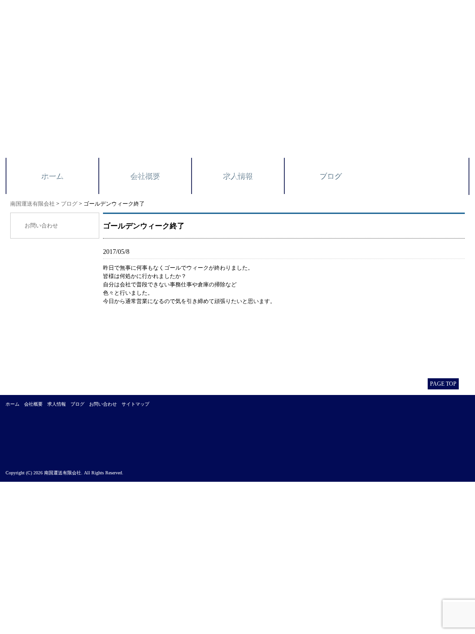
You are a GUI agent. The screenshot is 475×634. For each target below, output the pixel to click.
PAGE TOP (443, 384)
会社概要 (145, 176)
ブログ (330, 176)
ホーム (52, 176)
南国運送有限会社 (32, 204)
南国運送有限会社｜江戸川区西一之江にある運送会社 (139, 86)
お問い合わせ (41, 225)
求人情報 (237, 176)
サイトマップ (135, 404)
